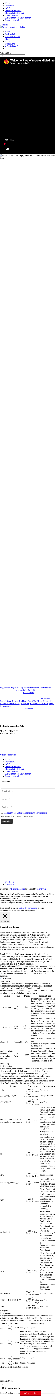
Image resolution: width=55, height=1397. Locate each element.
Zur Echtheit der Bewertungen (18, 18)
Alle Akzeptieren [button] (28, 910)
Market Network (12, 20)
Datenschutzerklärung (14, 13)
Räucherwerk (28, 692)
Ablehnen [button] (16, 910)
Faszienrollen (45, 688)
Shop (7, 32)
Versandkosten (11, 15)
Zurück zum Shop (30, 1393)
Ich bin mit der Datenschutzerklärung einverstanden (25, 813)
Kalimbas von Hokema (9, 703)
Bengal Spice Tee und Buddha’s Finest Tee (18, 701)
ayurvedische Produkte (26, 690)
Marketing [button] (4, 1063)
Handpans (25, 703)
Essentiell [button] (4, 976)
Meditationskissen (31, 688)
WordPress (41, 889)
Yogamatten (5, 688)
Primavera (45, 699)
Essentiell (7, 978)
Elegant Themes (18, 889)
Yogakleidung (17, 688)
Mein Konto (10, 44)
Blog (7, 39)
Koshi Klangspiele (45, 701)
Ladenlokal (10, 34)
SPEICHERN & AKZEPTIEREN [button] (14, 1367)
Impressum (10, 6)
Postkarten (29, 708)
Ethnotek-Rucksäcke (39, 703)
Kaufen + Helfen (12, 36)
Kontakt (8, 3)
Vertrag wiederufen (8, 755)
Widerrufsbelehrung (13, 10)
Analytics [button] (4, 1310)
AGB (7, 8)
